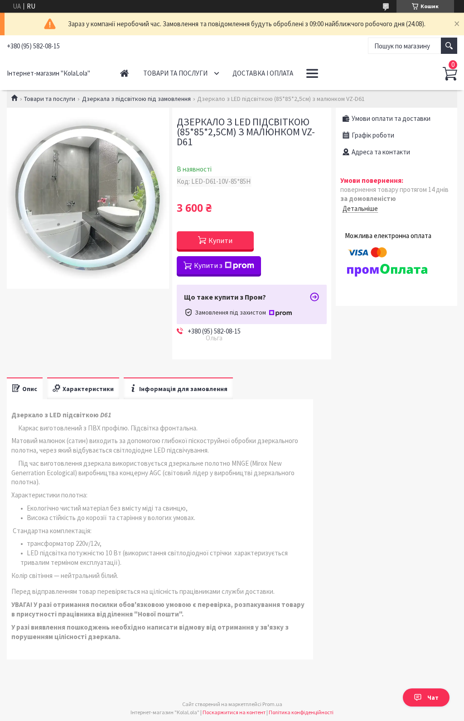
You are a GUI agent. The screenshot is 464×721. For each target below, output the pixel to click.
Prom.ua (272, 704)
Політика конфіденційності (301, 712)
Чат (433, 697)
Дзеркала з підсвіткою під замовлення (136, 99)
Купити (220, 240)
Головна (124, 73)
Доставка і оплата (262, 73)
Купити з (208, 265)
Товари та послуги (175, 73)
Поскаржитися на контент (234, 712)
